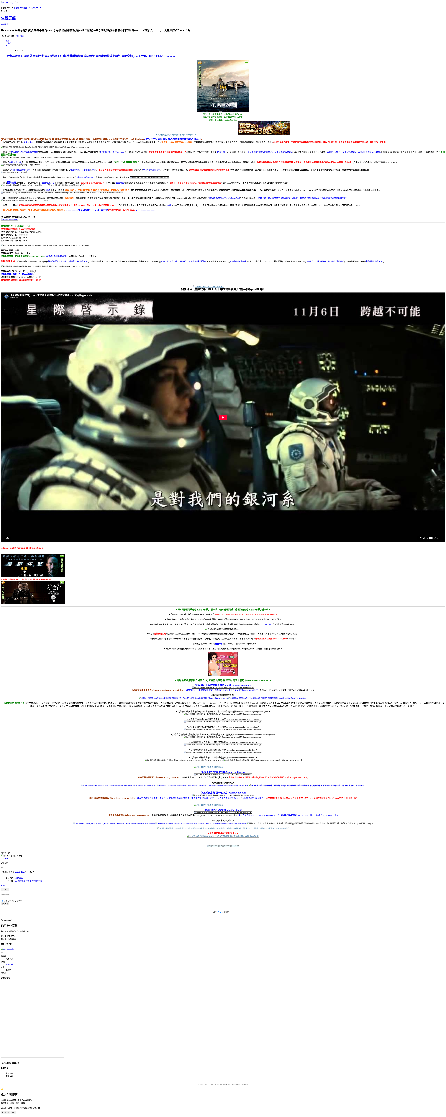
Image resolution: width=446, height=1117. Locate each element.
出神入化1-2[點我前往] (316, 261)
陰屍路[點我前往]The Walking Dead (224, 198)
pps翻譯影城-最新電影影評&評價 (28, 881)
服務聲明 (245, 1085)
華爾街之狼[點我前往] (78, 261)
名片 (7, 46)
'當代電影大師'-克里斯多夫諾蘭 (24, 152)
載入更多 (5, 889)
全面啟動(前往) (349, 152)
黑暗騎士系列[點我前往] (56, 256)
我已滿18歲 (6, 1112)
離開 (13, 1112)
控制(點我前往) (15, 162)
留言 (23, 872)
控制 (94, 170)
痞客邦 (17, 872)
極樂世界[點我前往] (374, 261)
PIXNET (205, 1085)
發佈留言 (5, 904)
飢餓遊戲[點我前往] (238, 261)
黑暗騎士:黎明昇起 (336, 261)
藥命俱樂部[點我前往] (57, 261)
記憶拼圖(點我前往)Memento (112, 152)
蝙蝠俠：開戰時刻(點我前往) (260, 152)
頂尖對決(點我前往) (283, 152)
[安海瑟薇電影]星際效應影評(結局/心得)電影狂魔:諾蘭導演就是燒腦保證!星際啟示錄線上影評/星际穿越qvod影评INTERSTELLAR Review (90, 55)
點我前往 (269, 625)
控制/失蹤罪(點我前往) (21, 170)
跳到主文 (4, 24)
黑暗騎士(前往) (334, 152)
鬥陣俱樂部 (75, 170)
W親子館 (8, 18)
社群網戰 (86, 170)
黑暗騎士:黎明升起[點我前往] (193, 261)
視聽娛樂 (19, 878)
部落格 (8, 43)
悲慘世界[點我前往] (169, 261)
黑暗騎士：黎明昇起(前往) (369, 152)
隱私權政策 (236, 1085)
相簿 (7, 41)
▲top (3, 885)
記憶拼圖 (221, 152)
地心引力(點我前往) (151, 170)
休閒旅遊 (20, 36)
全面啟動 (120, 183)
